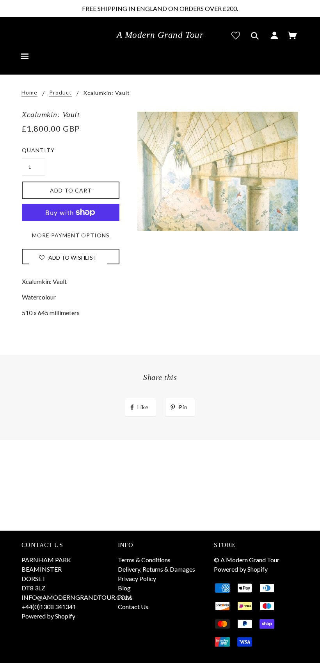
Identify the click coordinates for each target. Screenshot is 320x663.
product (60, 93)
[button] (68, 257)
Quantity (33, 150)
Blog (124, 588)
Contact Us (133, 606)
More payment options (71, 235)
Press (125, 597)
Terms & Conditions (144, 559)
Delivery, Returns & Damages (156, 569)
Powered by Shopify (48, 616)
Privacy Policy (137, 578)
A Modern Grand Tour (160, 35)
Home (29, 93)
